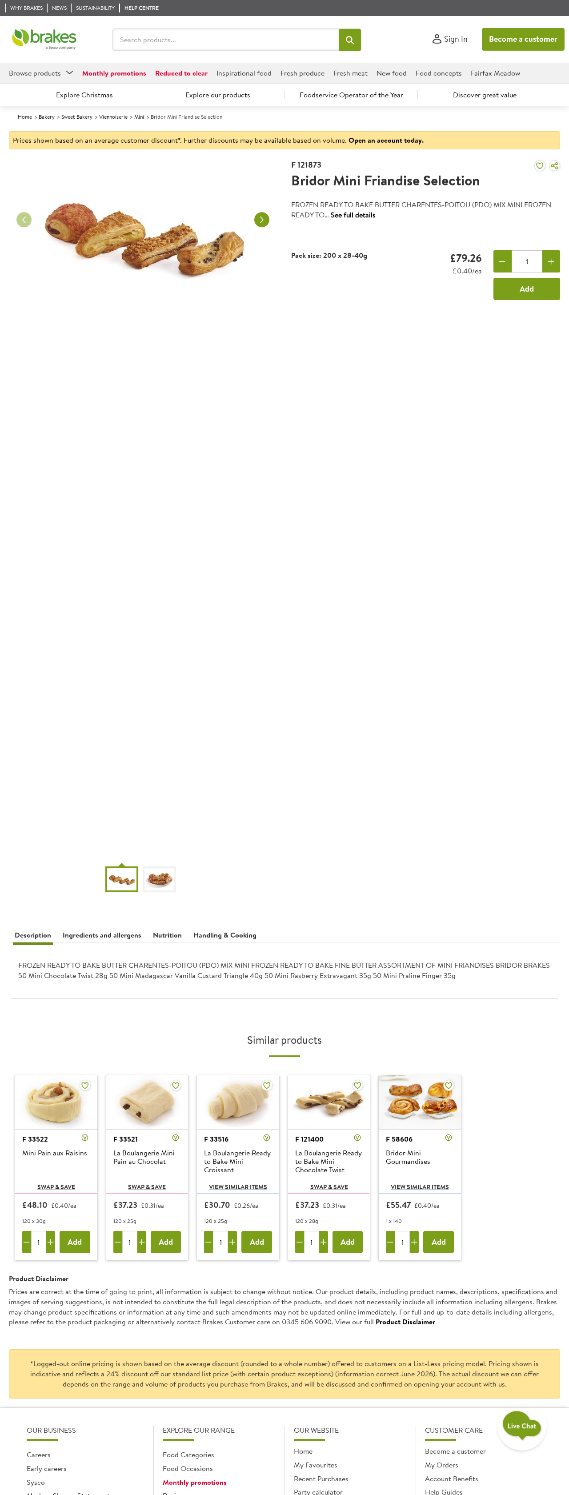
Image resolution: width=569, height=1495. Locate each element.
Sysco (36, 1482)
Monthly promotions (195, 1482)
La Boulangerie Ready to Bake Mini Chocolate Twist (328, 1161)
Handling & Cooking (224, 935)
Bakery (47, 116)
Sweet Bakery (76, 116)
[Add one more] (551, 261)
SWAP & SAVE (56, 1186)
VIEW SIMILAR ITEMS (238, 1186)
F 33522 (35, 1139)
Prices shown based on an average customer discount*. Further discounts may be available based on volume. (218, 140)
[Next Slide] (261, 220)
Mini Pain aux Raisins (54, 1153)
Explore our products (217, 95)
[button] (350, 40)
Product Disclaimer (405, 1322)
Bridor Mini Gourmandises (408, 1157)
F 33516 (216, 1139)
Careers (39, 1454)
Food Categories (188, 1454)
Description (33, 935)
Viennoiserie (113, 116)
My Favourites (315, 1465)
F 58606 (399, 1139)
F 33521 (125, 1139)
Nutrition (167, 935)
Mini (139, 116)
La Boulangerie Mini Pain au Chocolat (144, 1157)
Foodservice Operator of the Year (351, 95)
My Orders (441, 1465)
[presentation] (284, 974)
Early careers (47, 1468)
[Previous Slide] (24, 220)
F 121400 (309, 1139)
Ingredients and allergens (102, 935)
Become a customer (523, 38)
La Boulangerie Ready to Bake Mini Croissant (237, 1161)
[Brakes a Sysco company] (44, 39)
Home (25, 116)
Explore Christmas (84, 95)
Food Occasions (188, 1468)
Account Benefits (451, 1478)
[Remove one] (502, 261)
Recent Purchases (321, 1478)
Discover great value (485, 95)
